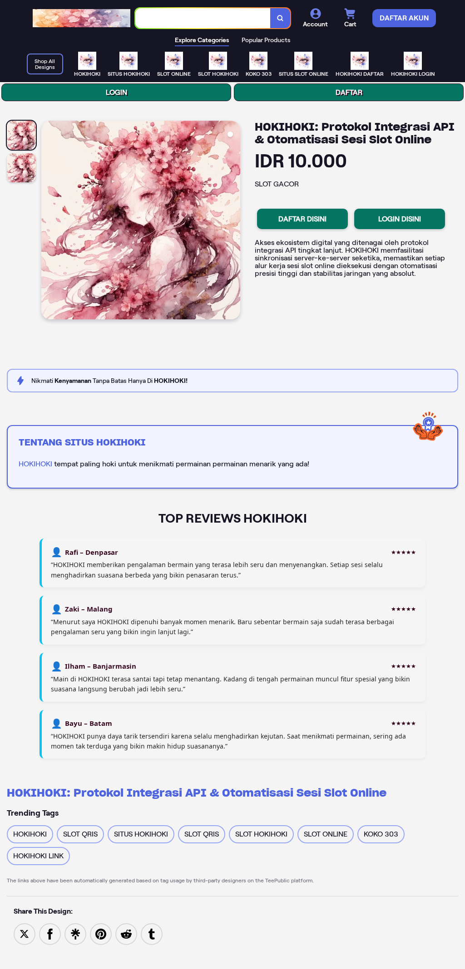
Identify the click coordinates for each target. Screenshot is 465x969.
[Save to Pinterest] (101, 933)
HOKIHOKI (35, 464)
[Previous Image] (48, 221)
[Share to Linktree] (75, 933)
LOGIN (116, 92)
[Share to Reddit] (126, 933)
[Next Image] (233, 221)
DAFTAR (349, 92)
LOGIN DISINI (399, 219)
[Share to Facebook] (50, 933)
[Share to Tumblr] (152, 933)
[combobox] (203, 18)
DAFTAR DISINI (302, 219)
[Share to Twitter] (24, 933)
